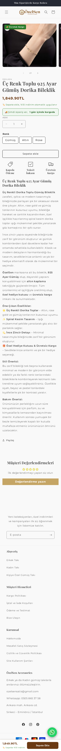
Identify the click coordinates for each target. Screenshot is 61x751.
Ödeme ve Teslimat (18, 610)
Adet (5, 117)
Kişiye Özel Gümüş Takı (21, 575)
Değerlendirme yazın (30, 481)
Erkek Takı (13, 560)
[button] (6, 12)
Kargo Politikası (16, 595)
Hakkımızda (14, 638)
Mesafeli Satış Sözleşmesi (22, 645)
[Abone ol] (50, 535)
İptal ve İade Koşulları (20, 603)
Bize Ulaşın (13, 617)
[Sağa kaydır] (37, 73)
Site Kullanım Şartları (20, 660)
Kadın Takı (13, 567)
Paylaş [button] (10, 440)
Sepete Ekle (42, 745)
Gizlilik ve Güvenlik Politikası (24, 653)
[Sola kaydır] (23, 73)
